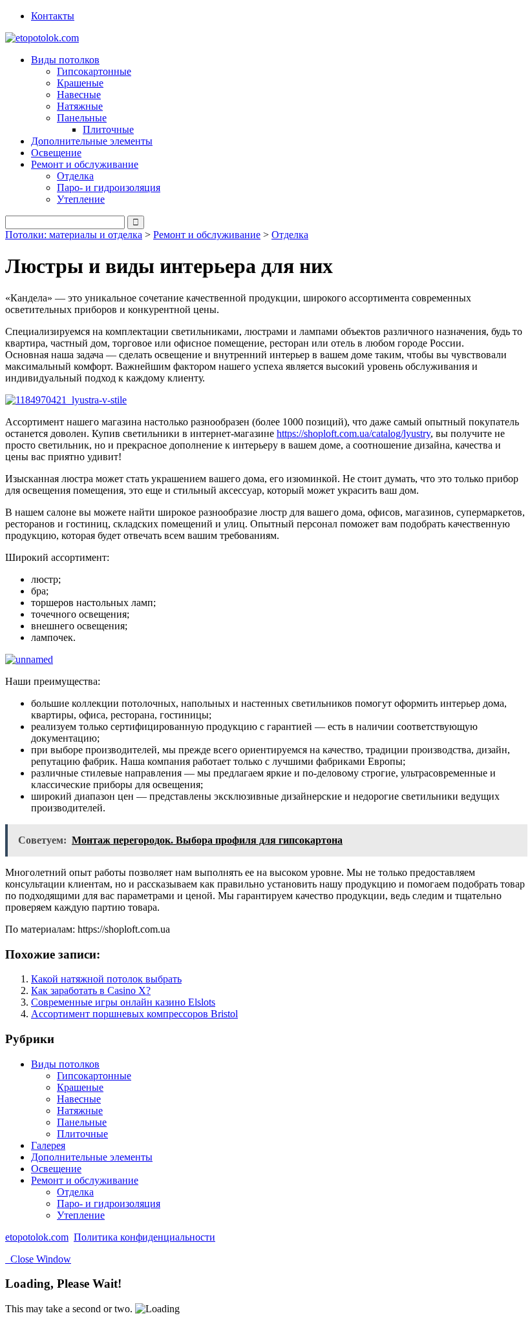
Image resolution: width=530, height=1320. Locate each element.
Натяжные (80, 106)
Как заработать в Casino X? (91, 990)
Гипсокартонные (94, 71)
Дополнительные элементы (92, 141)
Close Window (38, 1259)
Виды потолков (65, 1064)
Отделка (75, 175)
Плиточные (108, 129)
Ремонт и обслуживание (206, 234)
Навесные (79, 94)
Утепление (81, 199)
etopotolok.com (37, 1237)
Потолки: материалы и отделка (73, 234)
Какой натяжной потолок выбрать (106, 978)
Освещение (56, 152)
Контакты (52, 15)
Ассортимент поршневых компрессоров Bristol (134, 1013)
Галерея (48, 1145)
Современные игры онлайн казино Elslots (123, 1002)
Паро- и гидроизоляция (108, 187)
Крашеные (80, 82)
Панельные (82, 1122)
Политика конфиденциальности (144, 1237)
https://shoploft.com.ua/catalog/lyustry (353, 433)
